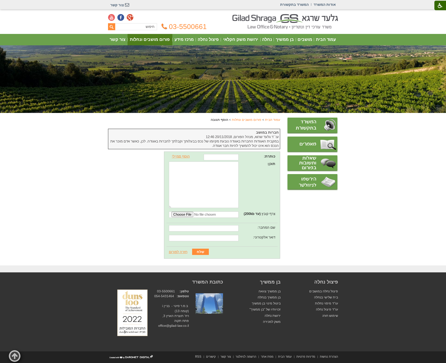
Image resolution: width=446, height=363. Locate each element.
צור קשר (117, 39)
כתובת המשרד (207, 281)
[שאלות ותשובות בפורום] (312, 163)
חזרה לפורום (178, 252)
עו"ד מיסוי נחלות (326, 303)
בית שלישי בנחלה (326, 297)
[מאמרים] (312, 144)
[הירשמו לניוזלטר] (312, 182)
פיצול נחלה (208, 39)
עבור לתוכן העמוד (223, 16)
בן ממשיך (285, 39)
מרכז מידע (184, 39)
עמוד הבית (326, 39)
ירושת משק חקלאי (240, 39)
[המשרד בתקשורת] (312, 126)
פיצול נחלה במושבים (323, 291)
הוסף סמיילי (181, 156)
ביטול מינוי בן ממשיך (266, 303)
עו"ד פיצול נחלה (327, 309)
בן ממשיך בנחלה (269, 297)
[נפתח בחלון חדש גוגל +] (130, 17)
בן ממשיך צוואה (270, 291)
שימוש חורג (330, 315)
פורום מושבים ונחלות (150, 39)
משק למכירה (272, 321)
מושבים (305, 39)
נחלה (267, 39)
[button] (14, 356)
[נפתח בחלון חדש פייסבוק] (120, 17)
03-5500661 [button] (188, 26)
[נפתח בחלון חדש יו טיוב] (111, 17)
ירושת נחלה (273, 315)
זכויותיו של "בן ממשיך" (265, 309)
